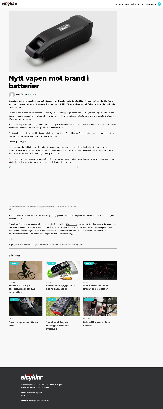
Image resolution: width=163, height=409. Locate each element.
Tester (121, 4)
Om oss (140, 4)
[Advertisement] (81, 350)
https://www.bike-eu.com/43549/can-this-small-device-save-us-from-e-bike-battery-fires (46, 244)
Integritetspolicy (150, 4)
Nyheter (114, 4)
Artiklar (133, 4)
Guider (127, 4)
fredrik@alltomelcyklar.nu (38, 400)
